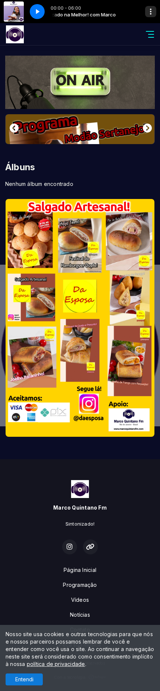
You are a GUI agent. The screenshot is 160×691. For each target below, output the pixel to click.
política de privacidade (56, 664)
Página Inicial (80, 570)
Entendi (24, 679)
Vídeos (80, 600)
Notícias (80, 614)
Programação (80, 585)
